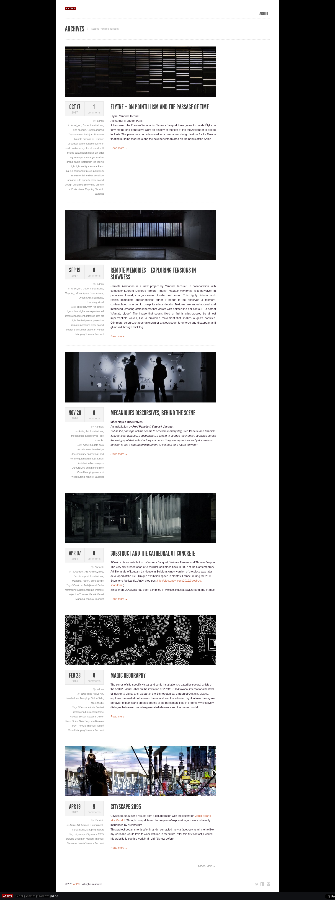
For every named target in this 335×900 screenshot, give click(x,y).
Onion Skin (85, 297)
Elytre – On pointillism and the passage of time (160, 107)
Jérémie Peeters (94, 589)
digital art (93, 152)
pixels (89, 171)
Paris (101, 166)
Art (79, 125)
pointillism (98, 171)
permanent (80, 171)
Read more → (119, 148)
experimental (84, 157)
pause (70, 171)
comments (94, 109)
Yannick (99, 426)
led (95, 161)
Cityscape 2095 (95, 834)
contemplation (87, 143)
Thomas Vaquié (88, 594)
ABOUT (263, 14)
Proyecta (90, 721)
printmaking (92, 467)
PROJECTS (43, 896)
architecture (97, 134)
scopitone (97, 297)
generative (98, 157)
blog (100, 571)
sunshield (78, 184)
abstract (79, 134)
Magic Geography (128, 675)
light (73, 166)
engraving (92, 454)
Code (86, 125)
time (86, 184)
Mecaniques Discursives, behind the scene (153, 413)
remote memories (81, 325)
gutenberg (84, 458)
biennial (87, 139)
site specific (79, 130)
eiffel (101, 152)
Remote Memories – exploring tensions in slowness (153, 273)
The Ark (82, 725)
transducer (80, 329)
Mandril (90, 838)
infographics (97, 458)
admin (100, 120)
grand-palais (74, 161)
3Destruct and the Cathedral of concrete (153, 553)
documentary (79, 454)
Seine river (87, 175)
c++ (94, 139)
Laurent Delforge (94, 712)
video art (94, 184)
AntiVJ (76, 884)
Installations (96, 125)
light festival (91, 166)
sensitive (99, 175)
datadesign (98, 449)
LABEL (19, 896)
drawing (70, 838)
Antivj (74, 125)
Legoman (80, 838)
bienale (78, 139)
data (77, 152)
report (86, 580)
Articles (93, 571)
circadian (73, 143)
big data (94, 445)
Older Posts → (207, 866)
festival (69, 589)
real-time (76, 175)
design (84, 152)
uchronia (80, 843)
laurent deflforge (86, 316)
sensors (72, 180)
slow (94, 180)
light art (80, 166)
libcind (100, 161)
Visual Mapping (86, 189)
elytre (73, 157)
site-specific (84, 180)
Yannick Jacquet (94, 334)
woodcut (99, 472)
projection (98, 320)
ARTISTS (31, 896)
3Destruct (77, 571)
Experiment (96, 825)
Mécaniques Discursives (89, 293)
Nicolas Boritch (78, 716)
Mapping (69, 293)
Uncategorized (96, 130)
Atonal (94, 585)
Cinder (100, 139)
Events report (81, 576)
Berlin (101, 585)
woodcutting (78, 476)
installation (87, 161)
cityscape (80, 834)
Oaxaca (92, 716)
